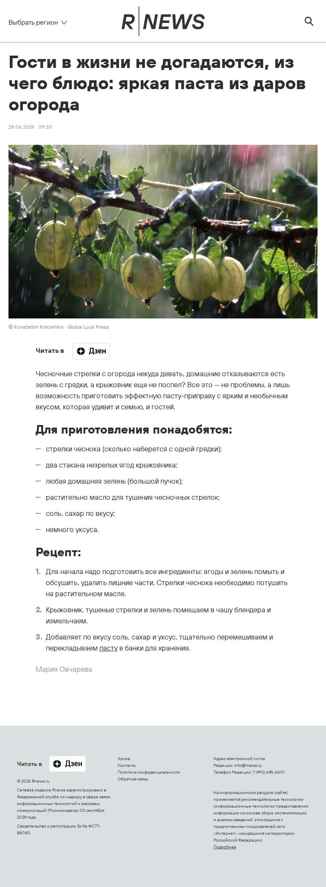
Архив (124, 758)
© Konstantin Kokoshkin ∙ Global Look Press (58, 327)
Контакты (127, 765)
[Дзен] (91, 351)
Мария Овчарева (64, 669)
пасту (108, 647)
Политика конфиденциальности (149, 772)
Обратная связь (133, 779)
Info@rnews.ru (248, 765)
